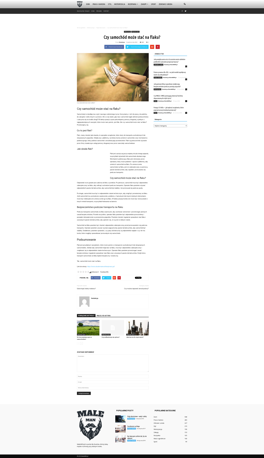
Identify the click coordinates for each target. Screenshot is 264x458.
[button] (184, 4)
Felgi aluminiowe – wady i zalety (137, 416)
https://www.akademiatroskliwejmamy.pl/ (101, 266)
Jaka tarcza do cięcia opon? (135, 337)
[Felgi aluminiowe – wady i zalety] (120, 419)
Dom (88, 4)
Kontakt (106, 11)
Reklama (99, 11)
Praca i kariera (99, 4)
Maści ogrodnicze (159, 439)
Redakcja (122, 42)
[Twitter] (185, 11)
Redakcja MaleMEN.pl (170, 64)
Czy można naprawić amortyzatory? (136, 289)
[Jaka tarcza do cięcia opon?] (137, 327)
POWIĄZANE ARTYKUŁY (86, 315)
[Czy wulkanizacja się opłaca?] (113, 327)
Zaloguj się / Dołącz (83, 11)
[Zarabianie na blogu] (120, 429)
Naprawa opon (135, 31)
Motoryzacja (119, 4)
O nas (92, 11)
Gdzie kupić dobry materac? (86, 289)
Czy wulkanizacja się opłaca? (111, 337)
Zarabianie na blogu (133, 426)
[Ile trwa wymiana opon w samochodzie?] (88, 327)
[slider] (83, 272)
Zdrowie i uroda (165, 4)
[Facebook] (182, 11)
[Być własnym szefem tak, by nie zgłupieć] (120, 438)
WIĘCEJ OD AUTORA (103, 315)
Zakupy (143, 4)
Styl (109, 4)
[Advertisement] (132, 21)
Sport (153, 4)
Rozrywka (132, 4)
